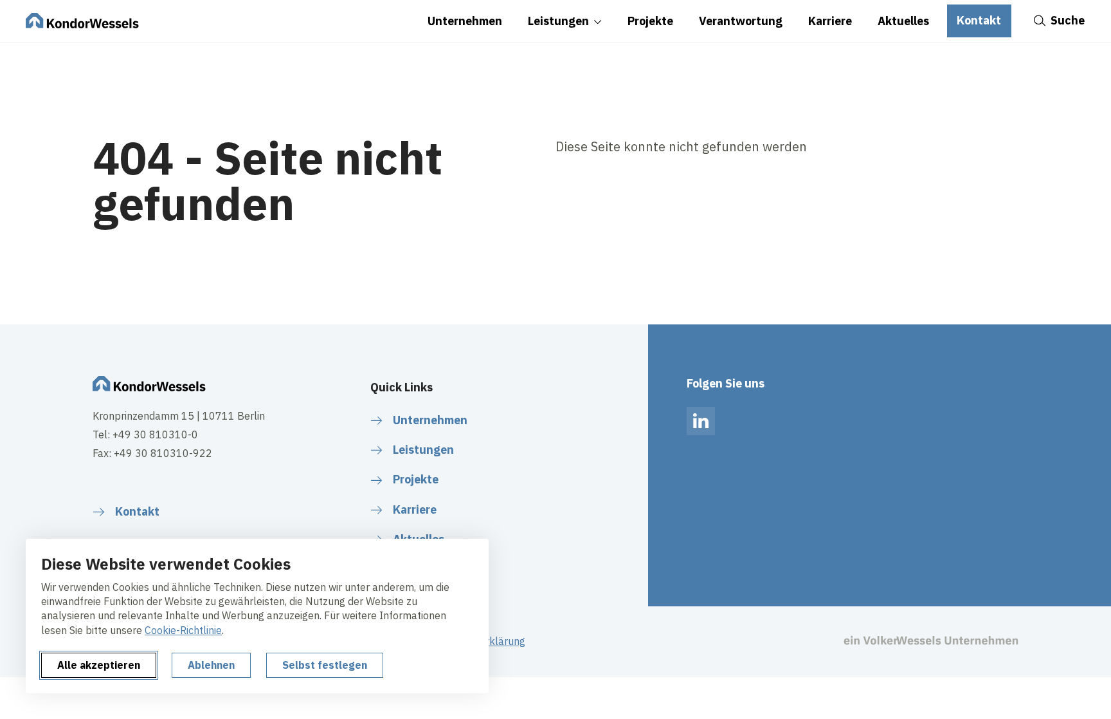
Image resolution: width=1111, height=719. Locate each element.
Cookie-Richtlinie (183, 630)
